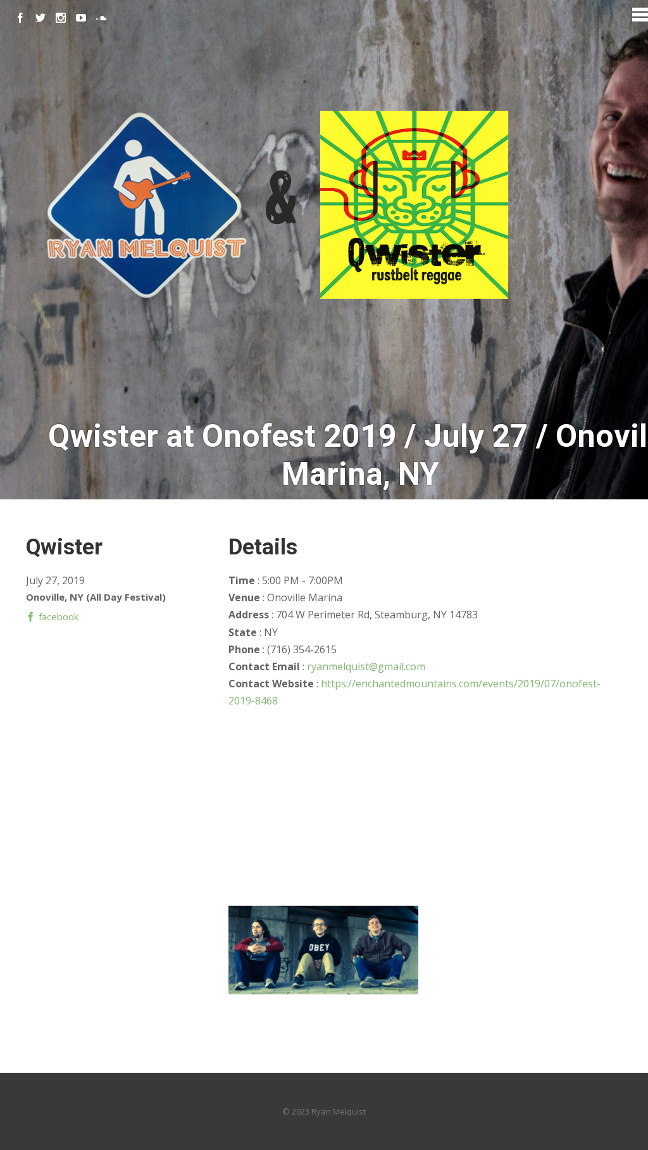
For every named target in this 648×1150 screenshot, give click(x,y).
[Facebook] (20, 18)
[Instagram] (61, 18)
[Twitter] (40, 18)
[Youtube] (81, 18)
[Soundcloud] (101, 18)
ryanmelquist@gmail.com (366, 666)
